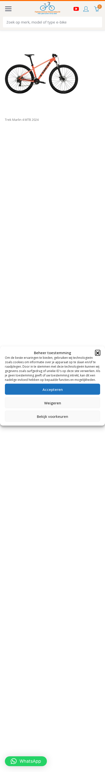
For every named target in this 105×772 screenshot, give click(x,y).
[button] (97, 352)
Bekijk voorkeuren (52, 416)
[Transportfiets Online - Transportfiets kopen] (47, 9)
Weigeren (52, 402)
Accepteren (52, 389)
